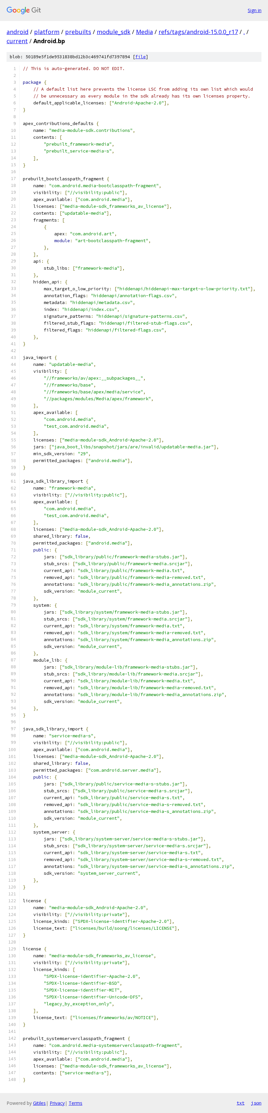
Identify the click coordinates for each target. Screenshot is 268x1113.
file (140, 57)
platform (46, 32)
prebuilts (78, 32)
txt (240, 1103)
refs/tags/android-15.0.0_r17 (198, 32)
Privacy (57, 1103)
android (17, 32)
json (256, 1103)
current (17, 41)
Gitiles (39, 1103)
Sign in (254, 10)
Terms (75, 1103)
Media (144, 32)
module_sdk (113, 32)
